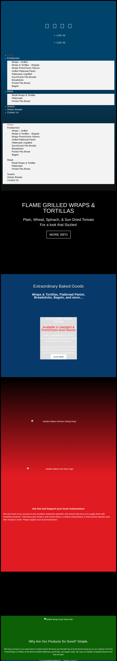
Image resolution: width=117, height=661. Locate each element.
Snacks (11, 106)
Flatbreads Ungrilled (22, 74)
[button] (58, 119)
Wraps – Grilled (20, 62)
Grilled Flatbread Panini (23, 71)
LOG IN (61, 35)
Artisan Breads (14, 109)
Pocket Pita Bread (21, 83)
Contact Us (13, 112)
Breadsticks (18, 80)
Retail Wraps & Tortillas (23, 95)
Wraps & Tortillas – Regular (25, 65)
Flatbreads (17, 98)
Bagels (15, 86)
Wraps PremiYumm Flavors (26, 68)
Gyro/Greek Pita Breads (24, 77)
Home (10, 55)
